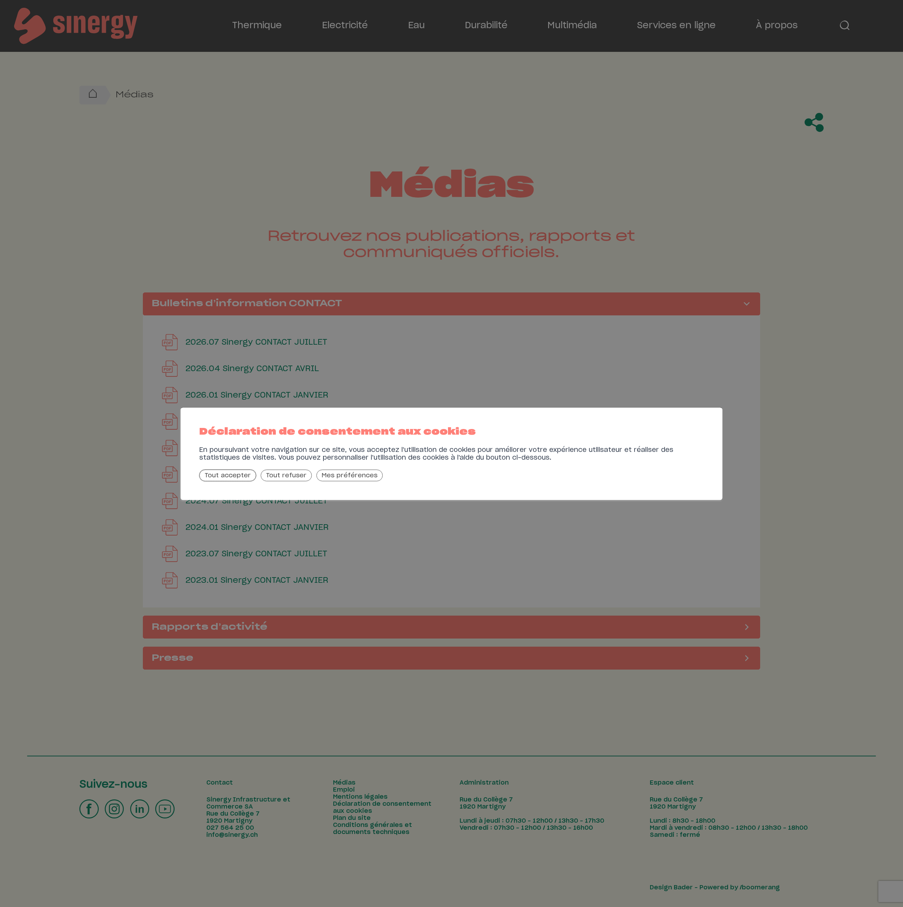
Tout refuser (286, 475)
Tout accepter (228, 475)
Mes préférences (349, 475)
